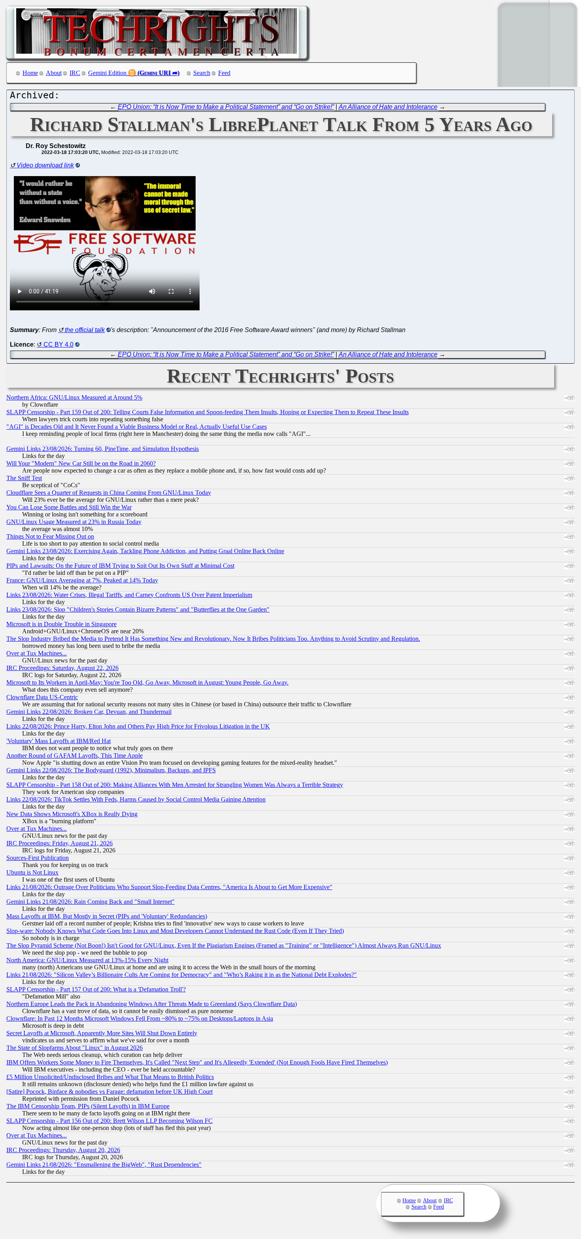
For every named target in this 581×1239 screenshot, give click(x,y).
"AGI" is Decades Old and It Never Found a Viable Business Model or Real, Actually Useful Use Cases (136, 426)
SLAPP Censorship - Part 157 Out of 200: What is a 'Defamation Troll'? (96, 989)
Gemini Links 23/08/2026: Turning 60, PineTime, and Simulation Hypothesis (102, 448)
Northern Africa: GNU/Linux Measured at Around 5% (74, 397)
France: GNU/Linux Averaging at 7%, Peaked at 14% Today (82, 580)
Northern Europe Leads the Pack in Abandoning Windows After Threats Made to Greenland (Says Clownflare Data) (151, 1004)
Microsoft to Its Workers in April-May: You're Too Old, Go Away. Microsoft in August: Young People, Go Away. (147, 682)
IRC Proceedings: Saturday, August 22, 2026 (62, 668)
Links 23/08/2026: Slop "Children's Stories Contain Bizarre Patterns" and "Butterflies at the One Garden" (138, 609)
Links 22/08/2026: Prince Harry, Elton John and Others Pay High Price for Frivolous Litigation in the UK (138, 726)
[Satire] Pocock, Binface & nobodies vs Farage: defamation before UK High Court (109, 1091)
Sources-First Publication (37, 857)
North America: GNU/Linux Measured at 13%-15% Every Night (87, 960)
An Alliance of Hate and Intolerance (388, 106)
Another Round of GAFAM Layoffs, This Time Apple (74, 755)
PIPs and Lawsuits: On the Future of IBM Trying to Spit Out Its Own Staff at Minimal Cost (120, 565)
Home (30, 72)
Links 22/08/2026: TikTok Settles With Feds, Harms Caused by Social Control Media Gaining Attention (136, 799)
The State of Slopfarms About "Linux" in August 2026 (74, 1047)
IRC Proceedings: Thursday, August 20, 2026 (63, 1150)
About (54, 72)
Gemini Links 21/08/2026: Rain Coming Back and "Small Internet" (90, 901)
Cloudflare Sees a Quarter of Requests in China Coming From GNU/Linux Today (108, 492)
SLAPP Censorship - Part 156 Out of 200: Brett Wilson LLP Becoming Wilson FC (109, 1120)
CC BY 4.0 (58, 344)
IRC (75, 72)
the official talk (85, 330)
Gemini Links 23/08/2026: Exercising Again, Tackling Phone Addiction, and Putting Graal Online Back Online (145, 551)
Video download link (45, 165)
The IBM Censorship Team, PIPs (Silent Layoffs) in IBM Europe (88, 1106)
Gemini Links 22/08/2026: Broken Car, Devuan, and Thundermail (89, 711)
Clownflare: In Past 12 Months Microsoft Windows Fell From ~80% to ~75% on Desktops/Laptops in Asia (139, 1018)
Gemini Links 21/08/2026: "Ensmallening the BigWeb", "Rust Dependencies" (104, 1164)
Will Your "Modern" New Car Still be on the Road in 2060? (81, 463)
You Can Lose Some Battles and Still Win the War (69, 507)
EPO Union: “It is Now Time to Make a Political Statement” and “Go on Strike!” (226, 106)
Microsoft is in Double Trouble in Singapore (61, 624)
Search (201, 72)
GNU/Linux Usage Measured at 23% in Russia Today (73, 521)
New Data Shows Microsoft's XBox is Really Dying (72, 814)
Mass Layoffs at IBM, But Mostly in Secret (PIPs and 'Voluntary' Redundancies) (106, 916)
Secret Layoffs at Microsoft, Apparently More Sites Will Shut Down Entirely (101, 1033)
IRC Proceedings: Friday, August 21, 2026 (59, 843)
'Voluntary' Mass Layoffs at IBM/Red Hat (58, 741)
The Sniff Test (24, 478)
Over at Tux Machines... (36, 653)
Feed (224, 72)
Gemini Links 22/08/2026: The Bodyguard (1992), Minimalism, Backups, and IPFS (111, 770)
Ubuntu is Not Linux (32, 872)
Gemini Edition (107, 72)
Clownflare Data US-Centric (42, 697)
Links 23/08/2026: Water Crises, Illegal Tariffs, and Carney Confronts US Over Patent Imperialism (129, 594)
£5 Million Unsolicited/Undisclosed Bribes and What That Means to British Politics (110, 1077)
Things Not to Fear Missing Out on (50, 536)
